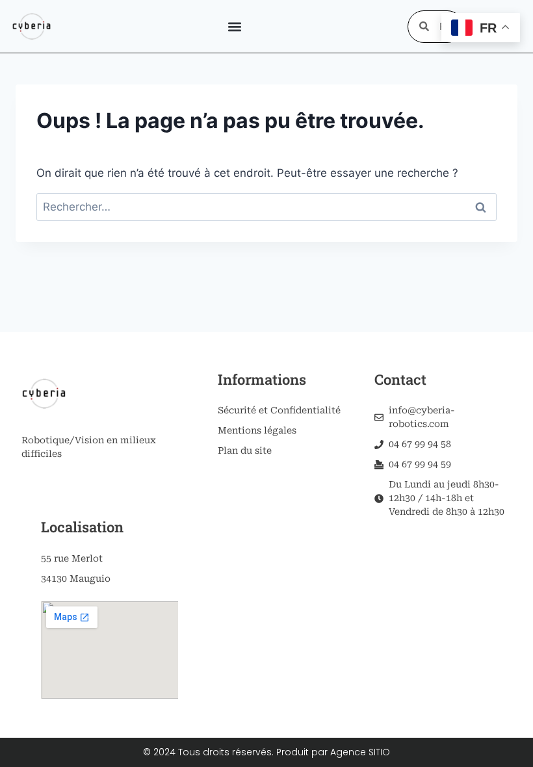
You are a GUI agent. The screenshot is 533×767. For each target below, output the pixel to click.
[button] (234, 26)
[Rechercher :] (266, 206)
